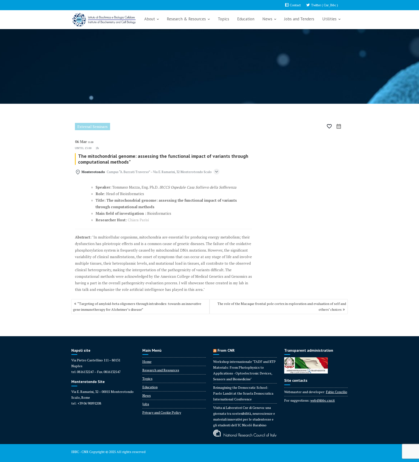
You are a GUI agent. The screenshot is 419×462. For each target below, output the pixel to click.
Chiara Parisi (138, 219)
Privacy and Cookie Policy (161, 412)
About (149, 19)
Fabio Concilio (336, 392)
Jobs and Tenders (299, 19)
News (267, 19)
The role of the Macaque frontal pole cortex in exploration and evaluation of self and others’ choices (282, 306)
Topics (223, 19)
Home (147, 361)
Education (245, 19)
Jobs (145, 404)
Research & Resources (186, 19)
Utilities (329, 19)
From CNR (226, 350)
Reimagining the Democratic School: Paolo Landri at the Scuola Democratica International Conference (243, 393)
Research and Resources (160, 370)
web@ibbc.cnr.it (322, 400)
